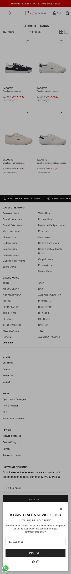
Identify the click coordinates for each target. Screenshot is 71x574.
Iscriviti (35, 553)
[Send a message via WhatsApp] (6, 568)
